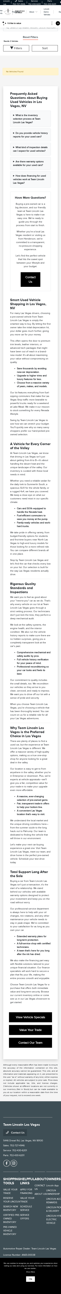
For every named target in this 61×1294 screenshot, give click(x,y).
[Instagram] (13, 1163)
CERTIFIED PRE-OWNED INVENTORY (11, 1218)
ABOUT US (40, 1194)
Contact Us (30, 279)
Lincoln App (52, 1185)
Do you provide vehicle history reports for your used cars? (30, 135)
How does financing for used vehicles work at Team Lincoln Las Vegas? (29, 179)
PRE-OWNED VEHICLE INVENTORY (10, 1230)
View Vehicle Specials (30, 1017)
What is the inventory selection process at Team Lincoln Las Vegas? (26, 119)
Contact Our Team (30, 1042)
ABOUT (40, 1179)
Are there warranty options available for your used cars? (28, 163)
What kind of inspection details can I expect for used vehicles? (30, 149)
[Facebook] (6, 1163)
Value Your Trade (30, 1030)
